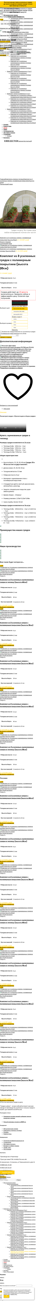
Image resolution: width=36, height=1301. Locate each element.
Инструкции (7, 1149)
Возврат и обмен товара (11, 1146)
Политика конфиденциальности (13, 1140)
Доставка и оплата (9, 1144)
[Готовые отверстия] (0, 539)
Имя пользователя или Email (8, 1285)
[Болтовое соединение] (0, 540)
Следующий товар (6, 243)
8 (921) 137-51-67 (5, 1167)
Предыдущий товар (6, 184)
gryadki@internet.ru (6, 1170)
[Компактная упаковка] (0, 542)
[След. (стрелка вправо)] (2, 1300)
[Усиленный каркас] (0, 534)
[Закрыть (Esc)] (0, 1299)
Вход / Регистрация (8, 1271)
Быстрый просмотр (6, 574)
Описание (6, 409)
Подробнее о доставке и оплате (11, 356)
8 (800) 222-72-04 (5, 1165)
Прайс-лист (7, 1147)
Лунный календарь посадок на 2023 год (14, 1122)
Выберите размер (6, 323)
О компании (7, 1142)
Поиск (18, 1180)
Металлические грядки (10, 1129)
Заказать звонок (7, 1172)
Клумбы (6, 1132)
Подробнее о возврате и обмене (11, 368)
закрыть (2, 1277)
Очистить (15, 330)
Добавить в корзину (6, 337)
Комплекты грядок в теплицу (12, 1130)
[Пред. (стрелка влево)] (0, 1300)
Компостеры (7, 1134)
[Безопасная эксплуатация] (0, 537)
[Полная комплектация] (0, 526)
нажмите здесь (13, 1294)
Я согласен (6, 1296)
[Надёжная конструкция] (0, 536)
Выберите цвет (5, 308)
